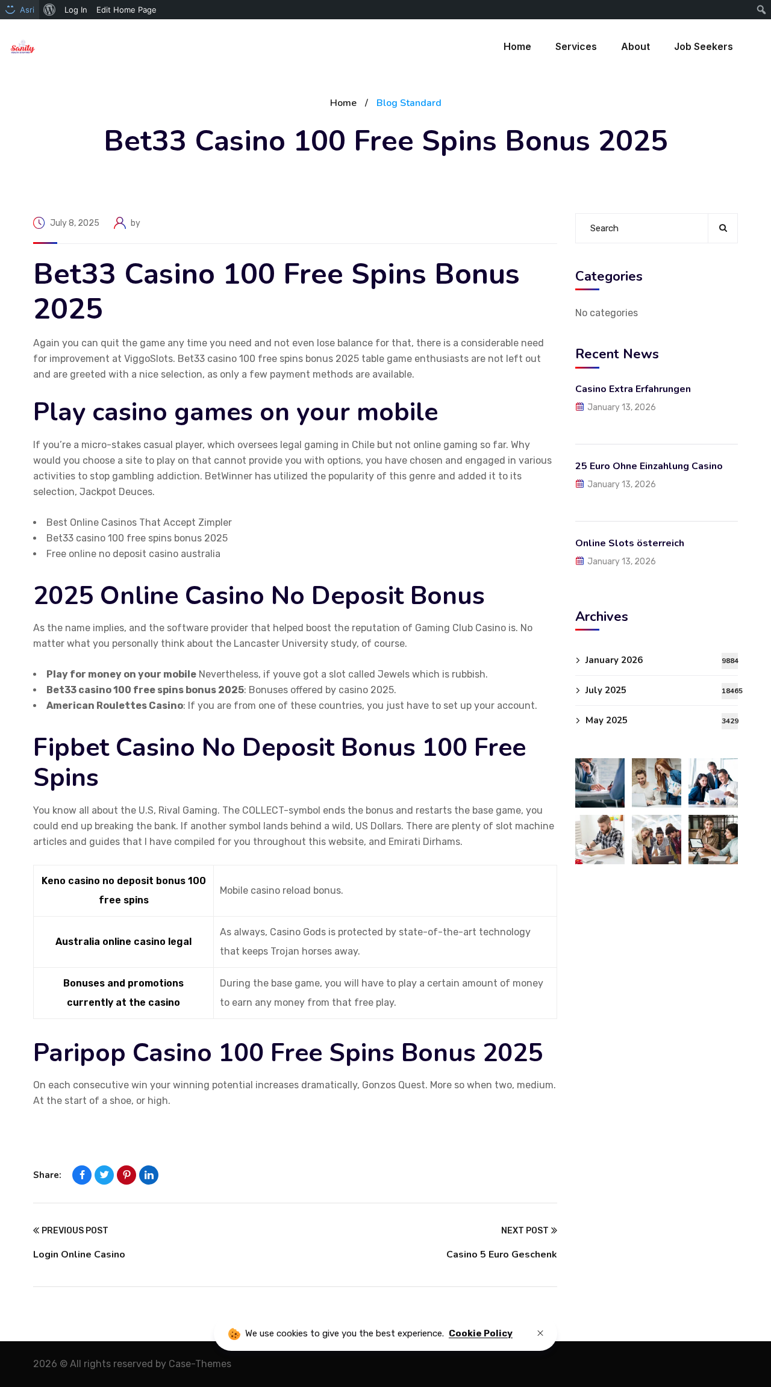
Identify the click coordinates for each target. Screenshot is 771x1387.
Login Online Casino (79, 1254)
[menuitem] (49, 9)
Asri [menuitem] (27, 9)
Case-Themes (200, 1364)
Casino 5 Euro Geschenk (501, 1254)
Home (343, 103)
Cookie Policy (481, 1333)
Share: (47, 1175)
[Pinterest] (126, 1175)
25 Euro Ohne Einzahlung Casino (649, 465)
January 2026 (661, 660)
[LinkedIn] (148, 1175)
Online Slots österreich (629, 542)
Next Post (525, 1231)
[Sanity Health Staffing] (23, 46)
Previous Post (75, 1231)
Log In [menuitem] (75, 9)
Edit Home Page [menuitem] (126, 9)
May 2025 (661, 720)
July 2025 (661, 690)
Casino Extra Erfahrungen (633, 388)
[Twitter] (104, 1175)
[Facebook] (82, 1175)
